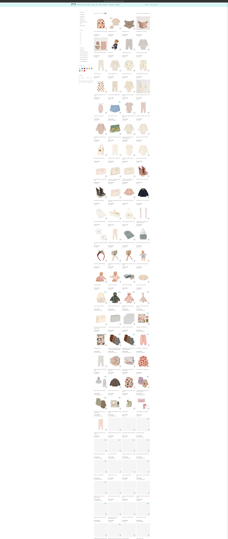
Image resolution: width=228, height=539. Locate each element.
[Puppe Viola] (115, 44)
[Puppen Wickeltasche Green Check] (143, 234)
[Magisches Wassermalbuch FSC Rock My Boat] (129, 361)
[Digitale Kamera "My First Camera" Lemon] (115, 255)
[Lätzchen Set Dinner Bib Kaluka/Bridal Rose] (115, 509)
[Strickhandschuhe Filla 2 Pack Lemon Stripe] (101, 403)
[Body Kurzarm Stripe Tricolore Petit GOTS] (129, 107)
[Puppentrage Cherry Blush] (143, 23)
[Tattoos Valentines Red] (129, 466)
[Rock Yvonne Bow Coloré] (143, 276)
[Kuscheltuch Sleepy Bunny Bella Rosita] (143, 297)
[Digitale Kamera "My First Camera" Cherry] (129, 255)
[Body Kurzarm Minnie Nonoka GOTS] (129, 150)
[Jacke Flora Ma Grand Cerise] (129, 192)
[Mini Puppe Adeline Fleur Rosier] (143, 255)
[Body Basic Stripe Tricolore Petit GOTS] (101, 129)
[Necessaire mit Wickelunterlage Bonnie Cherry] (101, 319)
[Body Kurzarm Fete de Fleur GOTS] (115, 530)
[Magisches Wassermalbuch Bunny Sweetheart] (115, 361)
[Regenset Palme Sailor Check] (101, 382)
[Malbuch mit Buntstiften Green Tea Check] (115, 403)
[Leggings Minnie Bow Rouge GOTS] (115, 234)
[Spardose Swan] (129, 403)
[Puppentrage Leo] (129, 23)
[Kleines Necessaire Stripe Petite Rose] (101, 171)
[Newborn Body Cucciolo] (129, 65)
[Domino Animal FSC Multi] (129, 276)
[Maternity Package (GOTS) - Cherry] (143, 86)
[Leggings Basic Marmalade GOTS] (101, 530)
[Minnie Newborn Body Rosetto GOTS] (129, 86)
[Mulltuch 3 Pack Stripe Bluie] (129, 319)
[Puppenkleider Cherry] (115, 23)
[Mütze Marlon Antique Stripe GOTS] (129, 424)
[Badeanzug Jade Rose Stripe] (101, 445)
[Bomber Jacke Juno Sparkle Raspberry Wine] (101, 488)
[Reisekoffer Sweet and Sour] (101, 150)
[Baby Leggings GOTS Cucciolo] (143, 65)
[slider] (79, 81)
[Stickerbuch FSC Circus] (115, 466)
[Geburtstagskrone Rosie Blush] (143, 403)
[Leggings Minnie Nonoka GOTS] (115, 150)
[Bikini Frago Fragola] (143, 424)
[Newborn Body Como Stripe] (143, 44)
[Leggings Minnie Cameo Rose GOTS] (101, 424)
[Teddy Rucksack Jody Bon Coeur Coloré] (129, 382)
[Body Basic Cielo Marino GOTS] (143, 129)
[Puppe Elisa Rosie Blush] (115, 276)
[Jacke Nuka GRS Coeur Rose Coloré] (129, 297)
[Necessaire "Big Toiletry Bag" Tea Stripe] (129, 488)
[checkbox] (86, 14)
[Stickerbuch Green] (143, 530)
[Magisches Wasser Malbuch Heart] (115, 424)
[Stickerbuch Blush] (129, 530)
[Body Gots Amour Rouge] (101, 107)
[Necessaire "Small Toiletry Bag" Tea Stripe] (143, 488)
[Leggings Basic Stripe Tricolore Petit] (143, 107)
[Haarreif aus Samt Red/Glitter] (101, 255)
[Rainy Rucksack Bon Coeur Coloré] (101, 23)
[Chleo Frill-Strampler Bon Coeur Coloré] (101, 86)
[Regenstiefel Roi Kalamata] (101, 192)
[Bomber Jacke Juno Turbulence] (115, 488)
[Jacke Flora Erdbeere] (115, 445)
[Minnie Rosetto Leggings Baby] (115, 86)
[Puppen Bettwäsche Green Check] (129, 234)
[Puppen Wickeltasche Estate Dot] (129, 213)
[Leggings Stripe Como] (129, 44)
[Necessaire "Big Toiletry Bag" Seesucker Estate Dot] (129, 171)
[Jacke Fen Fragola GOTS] (101, 466)
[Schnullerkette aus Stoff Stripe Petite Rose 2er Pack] (143, 213)
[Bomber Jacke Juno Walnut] (115, 382)
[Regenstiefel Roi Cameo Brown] (143, 171)
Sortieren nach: (142, 13)
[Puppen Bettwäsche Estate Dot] (101, 213)
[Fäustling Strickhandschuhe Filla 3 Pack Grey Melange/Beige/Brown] (115, 340)
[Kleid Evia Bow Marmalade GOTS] (143, 445)
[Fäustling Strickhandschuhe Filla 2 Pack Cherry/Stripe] (143, 382)
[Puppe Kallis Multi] (101, 276)
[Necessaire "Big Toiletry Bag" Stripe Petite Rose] (115, 192)
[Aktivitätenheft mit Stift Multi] (143, 319)
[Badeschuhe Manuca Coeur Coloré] (129, 445)
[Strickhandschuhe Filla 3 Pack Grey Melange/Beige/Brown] (129, 340)
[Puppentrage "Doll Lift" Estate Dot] (115, 213)
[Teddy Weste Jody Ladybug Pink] (143, 361)
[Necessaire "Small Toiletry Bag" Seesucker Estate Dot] (115, 171)
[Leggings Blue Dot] (101, 65)
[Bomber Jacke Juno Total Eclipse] (143, 192)
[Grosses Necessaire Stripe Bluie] (115, 319)
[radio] (100, 13)
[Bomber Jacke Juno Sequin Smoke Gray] (143, 466)
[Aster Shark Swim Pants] (115, 107)
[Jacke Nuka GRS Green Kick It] (115, 297)
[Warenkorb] (156, 4)
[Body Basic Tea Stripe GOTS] (129, 509)
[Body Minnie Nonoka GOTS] (143, 150)
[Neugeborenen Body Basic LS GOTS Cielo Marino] (129, 129)
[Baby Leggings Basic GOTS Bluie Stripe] (101, 361)
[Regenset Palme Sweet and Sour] (101, 509)
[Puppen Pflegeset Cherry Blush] (101, 44)
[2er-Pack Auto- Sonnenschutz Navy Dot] (101, 234)
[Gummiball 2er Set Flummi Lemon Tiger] (115, 129)
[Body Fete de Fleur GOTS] (143, 509)
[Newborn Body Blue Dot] (115, 65)
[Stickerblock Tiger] (101, 340)
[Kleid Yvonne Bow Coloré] (101, 297)
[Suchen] (151, 4)
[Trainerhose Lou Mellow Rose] (143, 340)
